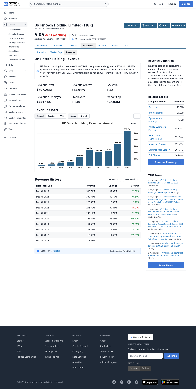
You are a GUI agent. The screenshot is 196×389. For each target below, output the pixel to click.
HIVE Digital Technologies (155, 137)
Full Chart (133, 25)
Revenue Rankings (166, 162)
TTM (62, 116)
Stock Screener (15, 29)
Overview (42, 45)
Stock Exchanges (16, 34)
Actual (73, 116)
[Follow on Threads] (136, 382)
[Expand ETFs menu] (25, 71)
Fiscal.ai (56, 251)
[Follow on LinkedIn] (129, 382)
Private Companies (26, 356)
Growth (83, 116)
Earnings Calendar (17, 42)
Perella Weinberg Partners (157, 128)
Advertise (77, 362)
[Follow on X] (121, 382)
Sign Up (186, 3)
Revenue (70, 52)
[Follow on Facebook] (114, 382)
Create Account (80, 346)
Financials (57, 45)
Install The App (52, 356)
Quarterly (52, 116)
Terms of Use (106, 351)
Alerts (165, 25)
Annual (40, 116)
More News (166, 265)
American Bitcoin (157, 144)
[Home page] (11, 3)
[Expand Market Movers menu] (25, 112)
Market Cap (56, 52)
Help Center (78, 367)
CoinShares (154, 155)
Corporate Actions (17, 59)
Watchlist (150, 25)
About (103, 340)
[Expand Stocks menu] (25, 24)
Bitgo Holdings (156, 112)
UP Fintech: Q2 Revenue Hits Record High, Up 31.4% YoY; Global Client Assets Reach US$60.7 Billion (165, 199)
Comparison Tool (16, 38)
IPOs (19, 346)
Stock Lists (14, 51)
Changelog (77, 351)
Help (160, 3)
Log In (172, 3)
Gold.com (153, 107)
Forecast (73, 45)
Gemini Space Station (159, 149)
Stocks (20, 340)
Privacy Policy (107, 356)
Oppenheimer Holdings (155, 120)
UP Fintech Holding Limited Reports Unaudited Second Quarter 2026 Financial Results (163, 212)
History (102, 45)
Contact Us (105, 346)
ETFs (19, 351)
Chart (127, 45)
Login (75, 340)
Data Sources (79, 356)
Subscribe (172, 355)
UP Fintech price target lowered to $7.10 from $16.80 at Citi (165, 254)
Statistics (88, 45)
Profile (114, 45)
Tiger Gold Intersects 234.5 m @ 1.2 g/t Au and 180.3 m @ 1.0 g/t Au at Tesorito (164, 236)
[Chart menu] (137, 116)
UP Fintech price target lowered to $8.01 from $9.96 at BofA (165, 244)
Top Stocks (14, 55)
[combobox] (69, 4)
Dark (147, 368)
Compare (180, 25)
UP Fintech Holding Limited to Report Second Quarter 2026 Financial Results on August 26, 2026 (165, 224)
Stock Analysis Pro (54, 340)
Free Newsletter (53, 346)
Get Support (51, 351)
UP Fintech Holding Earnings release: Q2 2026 (162, 191)
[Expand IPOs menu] (25, 65)
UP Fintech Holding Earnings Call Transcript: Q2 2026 (163, 181)
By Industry (14, 46)
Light (135, 368)
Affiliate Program (108, 362)
